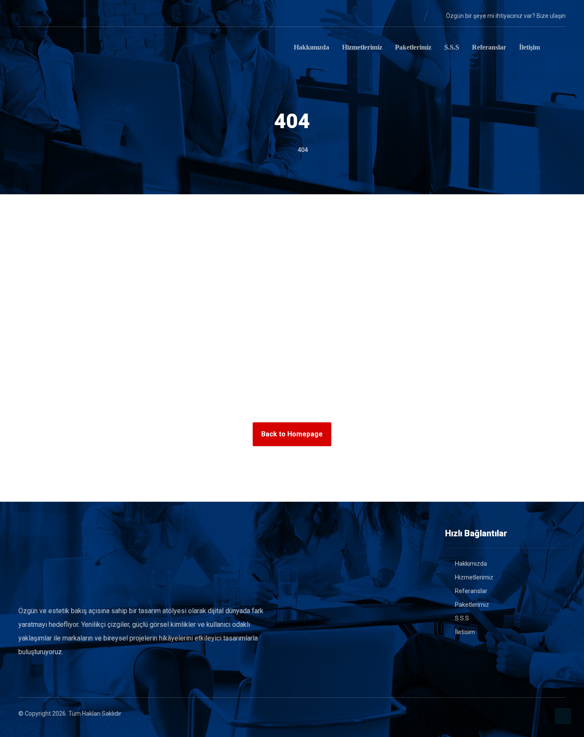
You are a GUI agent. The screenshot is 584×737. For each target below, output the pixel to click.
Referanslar (471, 591)
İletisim (465, 632)
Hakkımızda (471, 563)
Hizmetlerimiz (474, 577)
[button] (25, 15)
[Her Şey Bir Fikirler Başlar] (61, 48)
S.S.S (462, 618)
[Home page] (279, 149)
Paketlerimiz (472, 604)
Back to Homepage (292, 434)
